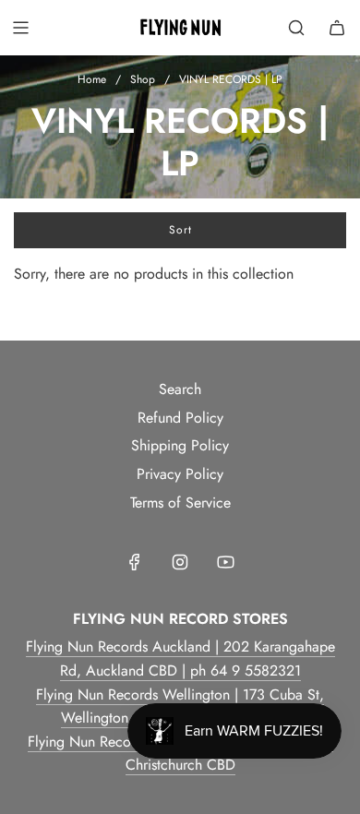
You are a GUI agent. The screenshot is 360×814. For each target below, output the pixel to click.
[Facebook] (134, 562)
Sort (180, 229)
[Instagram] (180, 562)
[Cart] (337, 27)
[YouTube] (225, 562)
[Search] (296, 27)
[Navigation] (20, 27)
